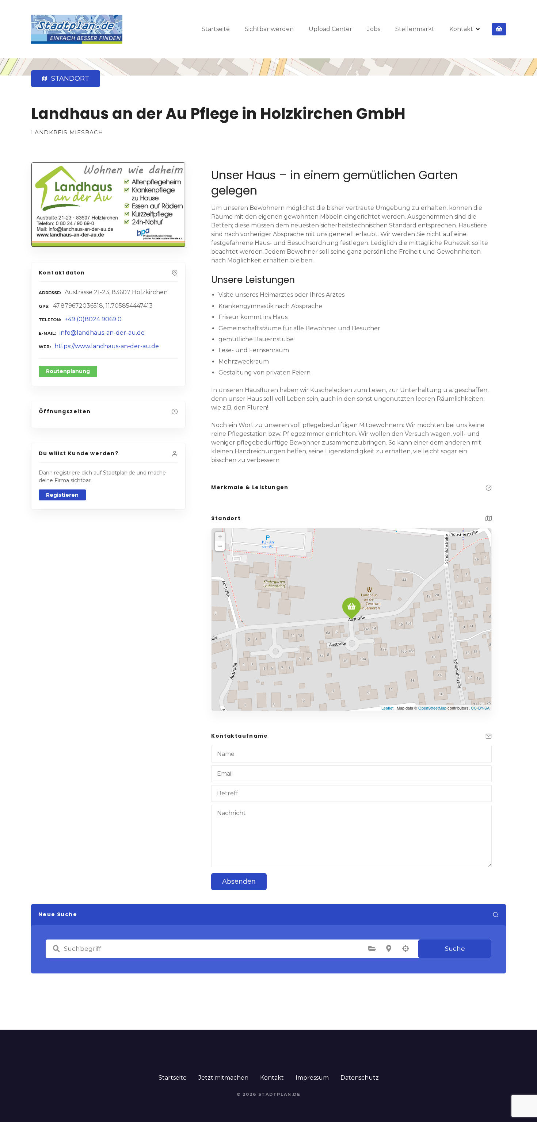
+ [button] (220, 536)
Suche (455, 948)
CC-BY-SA (480, 708)
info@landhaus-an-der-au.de (102, 332)
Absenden (239, 881)
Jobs (373, 29)
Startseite (216, 29)
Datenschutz (359, 1077)
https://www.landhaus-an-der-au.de (106, 346)
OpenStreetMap (432, 708)
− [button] (220, 546)
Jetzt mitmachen (223, 1077)
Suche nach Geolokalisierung (405, 948)
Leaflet (387, 708)
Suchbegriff (56, 948)
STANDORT (68, 78)
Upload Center (330, 29)
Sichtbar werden (269, 29)
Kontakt (461, 29)
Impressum (312, 1077)
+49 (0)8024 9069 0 (93, 319)
